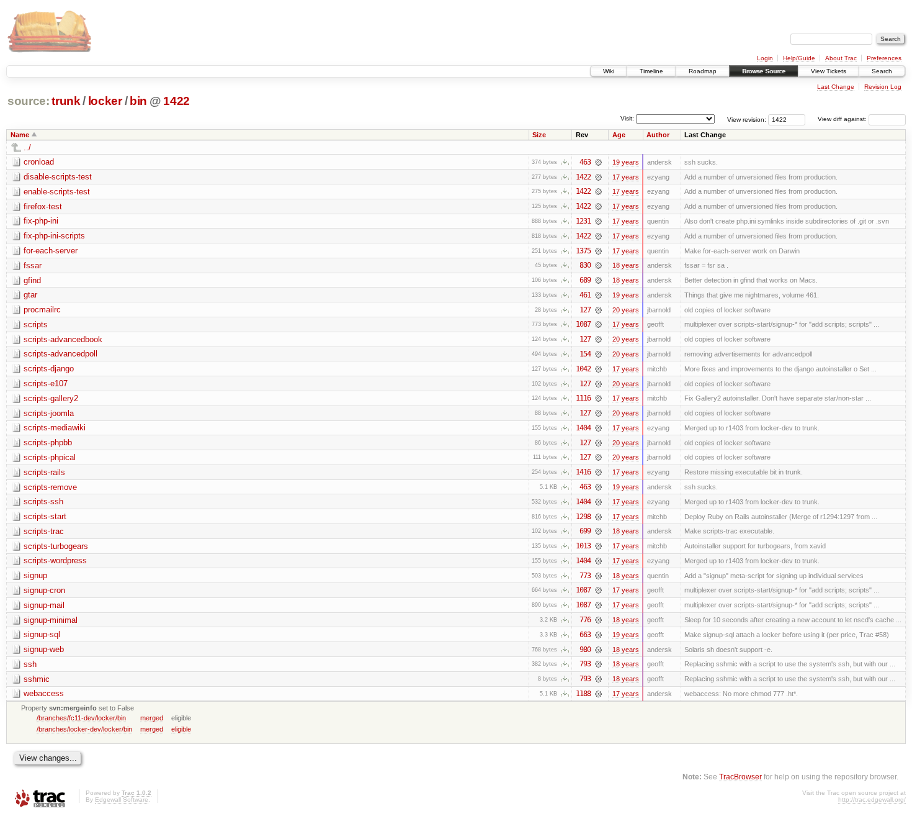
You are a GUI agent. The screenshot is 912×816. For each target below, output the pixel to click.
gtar (30, 294)
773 (585, 575)
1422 (176, 100)
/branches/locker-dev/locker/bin (84, 729)
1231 (583, 221)
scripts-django (49, 368)
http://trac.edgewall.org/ (872, 799)
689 (585, 280)
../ (27, 147)
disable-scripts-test (58, 176)
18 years (625, 265)
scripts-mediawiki (55, 427)
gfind (32, 280)
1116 (583, 398)
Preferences (884, 58)
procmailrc (42, 309)
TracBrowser (740, 777)
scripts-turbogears (56, 546)
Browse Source (763, 71)
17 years (625, 177)
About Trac (841, 58)
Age (618, 134)
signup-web (44, 649)
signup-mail (44, 605)
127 (585, 310)
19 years (625, 162)
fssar (33, 265)
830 (585, 265)
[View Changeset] (598, 162)
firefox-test (43, 206)
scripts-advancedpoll (60, 353)
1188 (583, 693)
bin (138, 100)
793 (585, 664)
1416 (583, 472)
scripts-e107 (46, 383)
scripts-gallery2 (51, 398)
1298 (583, 516)
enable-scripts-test (57, 191)
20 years (625, 310)
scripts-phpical (50, 457)
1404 (583, 428)
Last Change (835, 86)
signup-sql (42, 634)
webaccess (44, 693)
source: (28, 100)
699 (585, 531)
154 (585, 354)
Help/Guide (799, 58)
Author (657, 134)
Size (539, 134)
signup (35, 575)
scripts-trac (44, 531)
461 (585, 295)
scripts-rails (44, 472)
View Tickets (828, 71)
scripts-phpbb (48, 442)
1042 (583, 369)
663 (585, 634)
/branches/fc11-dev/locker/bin (81, 718)
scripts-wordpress (55, 560)
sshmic (37, 679)
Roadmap (703, 71)
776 (585, 619)
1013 (583, 546)
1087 (583, 324)
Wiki (608, 71)
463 (585, 162)
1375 (583, 251)
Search (882, 71)
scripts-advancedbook (63, 339)
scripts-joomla (49, 413)
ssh (30, 664)
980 (585, 649)
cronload (39, 161)
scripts (36, 324)
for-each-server (51, 250)
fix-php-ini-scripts (54, 235)
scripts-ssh (43, 501)
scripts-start (45, 516)
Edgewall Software (121, 799)
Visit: (627, 118)
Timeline (651, 71)
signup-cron (44, 590)
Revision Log (882, 86)
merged (151, 718)
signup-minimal (51, 620)
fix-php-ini (41, 220)
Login (765, 58)
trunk (65, 100)
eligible (181, 729)
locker (105, 100)
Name (20, 134)
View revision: (746, 119)
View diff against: (843, 119)
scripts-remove (50, 487)
